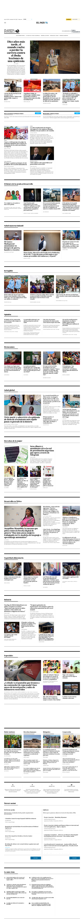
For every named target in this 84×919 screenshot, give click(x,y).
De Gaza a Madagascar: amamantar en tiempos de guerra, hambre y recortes (12, 246)
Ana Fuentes (64, 581)
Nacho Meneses (59, 300)
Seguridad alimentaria (64, 35)
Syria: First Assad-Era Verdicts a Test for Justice (18, 836)
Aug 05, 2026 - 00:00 (55, 329)
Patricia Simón (6, 613)
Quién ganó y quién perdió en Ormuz (70, 577)
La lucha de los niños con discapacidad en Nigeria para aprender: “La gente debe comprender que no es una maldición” (46, 637)
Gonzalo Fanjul (51, 682)
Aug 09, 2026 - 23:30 (33, 334)
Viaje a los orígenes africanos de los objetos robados (69, 676)
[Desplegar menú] (5, 23)
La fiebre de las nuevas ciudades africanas (69, 697)
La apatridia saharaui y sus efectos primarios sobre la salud (31, 321)
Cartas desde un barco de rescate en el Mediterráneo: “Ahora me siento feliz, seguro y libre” (12, 96)
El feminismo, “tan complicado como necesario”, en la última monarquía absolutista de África (70, 369)
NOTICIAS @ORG (9, 810)
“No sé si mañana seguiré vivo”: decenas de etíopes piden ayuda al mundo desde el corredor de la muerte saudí (32, 761)
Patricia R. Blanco (27, 213)
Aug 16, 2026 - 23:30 (14, 331)
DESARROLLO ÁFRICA (33, 161)
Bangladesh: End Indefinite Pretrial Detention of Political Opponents (21, 827)
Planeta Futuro (11, 31)
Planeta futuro (71, 786)
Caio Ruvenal (26, 773)
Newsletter (52, 786)
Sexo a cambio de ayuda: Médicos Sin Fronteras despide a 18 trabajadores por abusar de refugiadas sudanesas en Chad (41, 904)
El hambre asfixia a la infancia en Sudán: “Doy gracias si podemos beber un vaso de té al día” (28, 625)
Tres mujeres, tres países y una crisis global (12, 204)
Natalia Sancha (26, 757)
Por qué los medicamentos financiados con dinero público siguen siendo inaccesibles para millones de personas (70, 322)
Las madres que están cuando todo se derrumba (10, 636)
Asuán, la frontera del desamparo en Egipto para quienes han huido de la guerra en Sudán (51, 769)
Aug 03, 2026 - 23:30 (73, 334)
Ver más (77, 113)
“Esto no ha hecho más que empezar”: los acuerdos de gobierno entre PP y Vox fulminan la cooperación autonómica (71, 760)
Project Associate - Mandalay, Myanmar (55, 817)
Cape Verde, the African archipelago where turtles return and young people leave (68, 296)
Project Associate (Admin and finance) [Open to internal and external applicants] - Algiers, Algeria (61, 826)
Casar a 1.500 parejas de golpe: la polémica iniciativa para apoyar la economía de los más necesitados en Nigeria (15, 144)
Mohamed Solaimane (47, 103)
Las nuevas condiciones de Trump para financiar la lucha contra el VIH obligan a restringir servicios (70, 752)
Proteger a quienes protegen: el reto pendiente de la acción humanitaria (15, 163)
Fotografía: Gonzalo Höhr (9, 640)
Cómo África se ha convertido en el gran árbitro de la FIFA (41, 163)
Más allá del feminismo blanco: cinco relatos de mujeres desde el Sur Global (51, 698)
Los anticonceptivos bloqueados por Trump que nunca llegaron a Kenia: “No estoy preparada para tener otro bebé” (32, 369)
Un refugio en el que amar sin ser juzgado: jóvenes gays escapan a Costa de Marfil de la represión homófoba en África (12, 369)
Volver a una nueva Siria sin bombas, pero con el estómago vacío (12, 578)
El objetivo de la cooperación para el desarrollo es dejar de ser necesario (12, 321)
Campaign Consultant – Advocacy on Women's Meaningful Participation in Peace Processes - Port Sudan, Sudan (61, 835)
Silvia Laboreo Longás (66, 213)
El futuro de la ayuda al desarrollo (33, 35)
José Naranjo (6, 374)
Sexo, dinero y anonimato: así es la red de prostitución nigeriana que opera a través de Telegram (42, 451)
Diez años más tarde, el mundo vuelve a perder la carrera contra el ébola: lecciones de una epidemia (16, 52)
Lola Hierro (16, 63)
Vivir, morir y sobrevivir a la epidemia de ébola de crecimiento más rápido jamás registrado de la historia (22, 419)
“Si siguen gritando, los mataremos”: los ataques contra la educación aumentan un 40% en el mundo (41, 607)
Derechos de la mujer (54, 35)
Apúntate (38, 113)
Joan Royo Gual (46, 424)
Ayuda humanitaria (7, 161)
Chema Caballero (27, 101)
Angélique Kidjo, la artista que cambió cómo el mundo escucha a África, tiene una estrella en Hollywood (32, 96)
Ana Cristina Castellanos (9, 252)
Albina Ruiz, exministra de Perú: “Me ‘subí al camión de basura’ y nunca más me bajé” (12, 768)
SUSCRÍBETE (69, 19)
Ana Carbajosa (7, 207)
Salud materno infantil (20, 35)
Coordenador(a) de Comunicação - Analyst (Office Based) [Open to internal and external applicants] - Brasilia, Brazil (61, 844)
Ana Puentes (26, 374)
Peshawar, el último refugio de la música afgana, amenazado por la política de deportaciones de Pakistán (51, 761)
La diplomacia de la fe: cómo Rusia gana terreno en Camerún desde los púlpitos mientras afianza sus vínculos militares (71, 540)
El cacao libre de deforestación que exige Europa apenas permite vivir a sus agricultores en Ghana (12, 752)
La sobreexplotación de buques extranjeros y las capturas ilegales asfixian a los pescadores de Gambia (42, 129)
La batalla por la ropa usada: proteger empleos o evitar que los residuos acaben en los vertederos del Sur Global (12, 760)
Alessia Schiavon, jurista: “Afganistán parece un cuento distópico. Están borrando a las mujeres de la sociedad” (9, 482)
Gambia (31, 126)
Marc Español (45, 772)
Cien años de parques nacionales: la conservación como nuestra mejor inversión (51, 321)
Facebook (32, 786)
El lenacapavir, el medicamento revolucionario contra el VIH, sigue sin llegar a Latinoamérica (50, 420)
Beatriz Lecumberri (34, 213)
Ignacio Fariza (70, 581)
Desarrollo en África (45, 35)
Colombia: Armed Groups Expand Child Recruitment (20, 818)
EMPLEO (46, 810)
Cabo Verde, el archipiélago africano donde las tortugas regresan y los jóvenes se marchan (51, 532)
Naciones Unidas (7, 847)
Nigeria (5, 140)
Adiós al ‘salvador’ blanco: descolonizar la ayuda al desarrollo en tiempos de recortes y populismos (51, 677)
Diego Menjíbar (24, 629)
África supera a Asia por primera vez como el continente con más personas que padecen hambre (31, 579)
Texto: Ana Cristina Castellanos (10, 639)
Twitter (13, 786)
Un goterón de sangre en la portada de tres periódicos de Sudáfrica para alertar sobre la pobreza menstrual (48, 482)
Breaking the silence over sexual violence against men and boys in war (22, 844)
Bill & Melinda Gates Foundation (75, 31)
